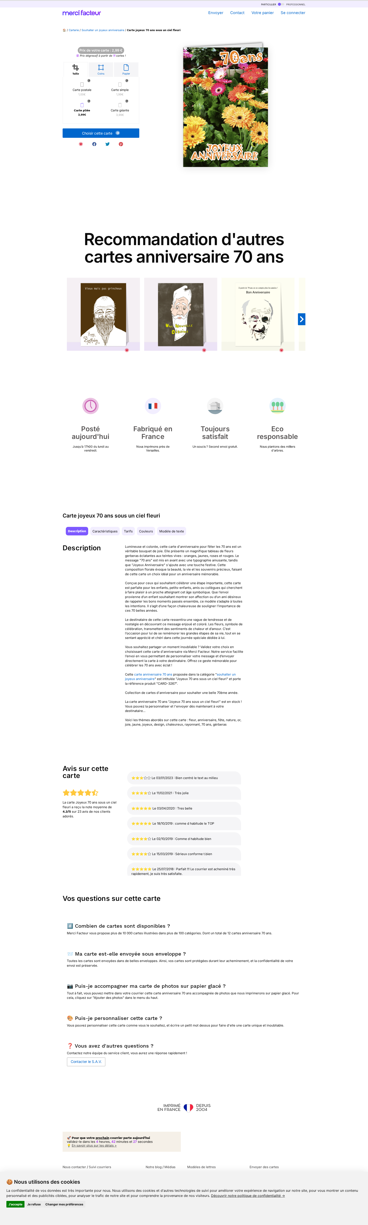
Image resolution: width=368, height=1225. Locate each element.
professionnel (295, 4)
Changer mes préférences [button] (64, 1204)
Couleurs (146, 531)
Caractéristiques (105, 531)
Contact (237, 12)
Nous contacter (74, 1167)
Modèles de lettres (201, 1167)
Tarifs (128, 531)
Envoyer (215, 12)
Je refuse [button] (34, 1204)
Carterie (74, 30)
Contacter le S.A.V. (86, 1062)
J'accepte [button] (15, 1204)
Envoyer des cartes (264, 1167)
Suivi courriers (100, 1167)
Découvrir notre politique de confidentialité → (248, 1195)
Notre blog (154, 1167)
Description (77, 531)
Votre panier (263, 12)
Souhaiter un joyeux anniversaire (103, 30)
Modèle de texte (171, 531)
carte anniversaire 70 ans (153, 674)
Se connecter (293, 12)
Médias (169, 1167)
